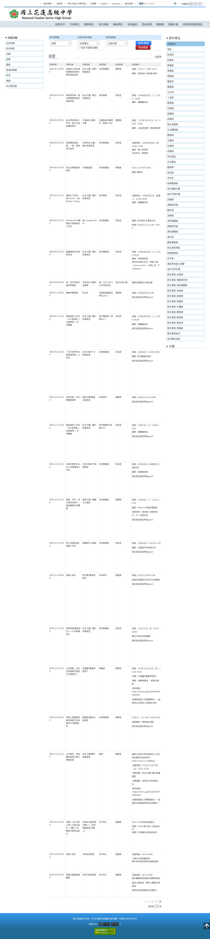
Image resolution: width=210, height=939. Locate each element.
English (104, 3)
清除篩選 (143, 47)
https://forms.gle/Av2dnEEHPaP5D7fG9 (146, 693)
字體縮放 (185, 3)
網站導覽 (48, 3)
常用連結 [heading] (132, 24)
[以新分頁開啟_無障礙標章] (105, 931)
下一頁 (158, 901)
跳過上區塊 (6, 1)
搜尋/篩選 (143, 43)
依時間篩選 (111, 37)
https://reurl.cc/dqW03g (143, 760)
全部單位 (84, 43)
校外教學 (10, 48)
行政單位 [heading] (74, 24)
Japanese (115, 3)
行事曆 (93, 3)
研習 (8, 75)
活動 (8, 53)
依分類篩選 (54, 37)
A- (200, 3)
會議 (8, 80)
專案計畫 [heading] (173, 24)
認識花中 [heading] (60, 24)
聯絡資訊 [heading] (118, 24)
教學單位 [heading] (89, 24)
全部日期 (112, 43)
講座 (8, 64)
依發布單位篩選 (85, 37)
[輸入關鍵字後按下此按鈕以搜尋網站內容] (175, 3)
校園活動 (13, 37)
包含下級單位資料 (89, 47)
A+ (191, 3)
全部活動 (10, 43)
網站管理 (129, 3)
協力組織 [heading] (103, 24)
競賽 (8, 59)
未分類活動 (11, 86)
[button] (207, 926)
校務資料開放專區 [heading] (192, 24)
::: (40, 1)
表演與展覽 (11, 70)
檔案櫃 (160, 24)
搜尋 (141, 3)
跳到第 (151, 906)
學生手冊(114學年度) (77, 3)
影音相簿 (147, 24)
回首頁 (60, 3)
